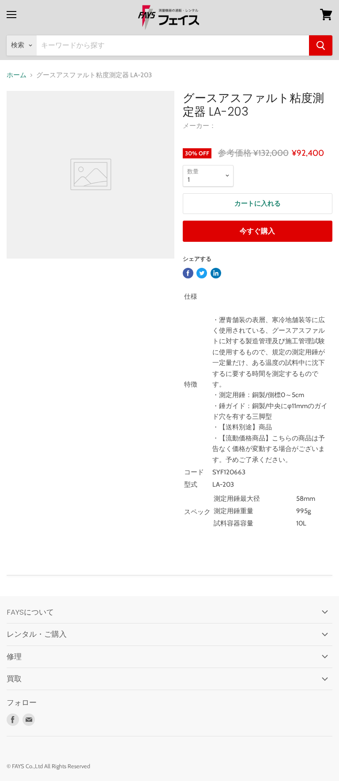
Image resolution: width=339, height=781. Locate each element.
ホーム (16, 75)
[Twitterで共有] (201, 273)
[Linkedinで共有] (216, 273)
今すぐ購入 (257, 231)
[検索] (320, 45)
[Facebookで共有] (188, 273)
